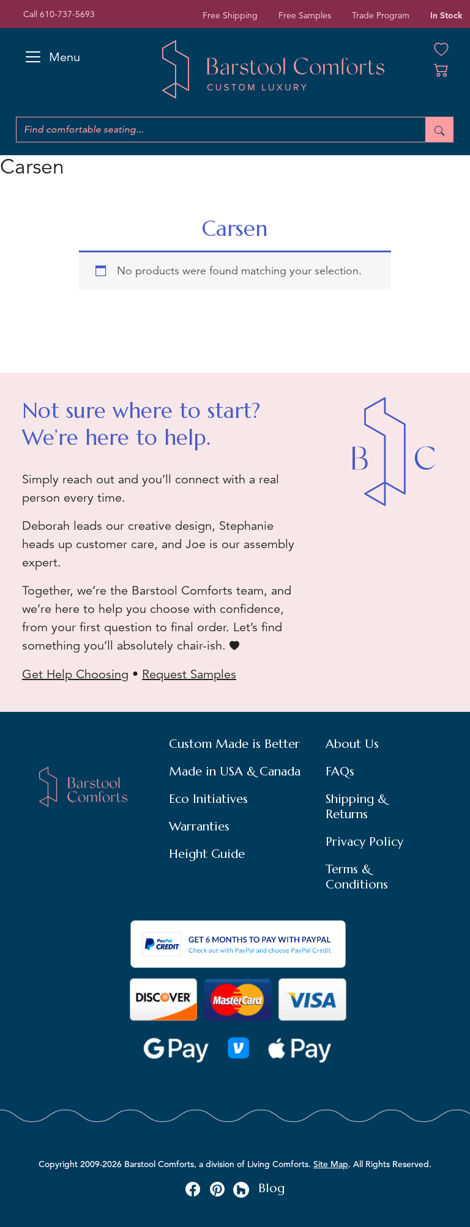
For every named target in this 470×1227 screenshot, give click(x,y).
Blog (271, 1188)
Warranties (199, 826)
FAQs (340, 771)
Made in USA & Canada (234, 771)
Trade (380, 15)
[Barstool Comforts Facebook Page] (192, 1188)
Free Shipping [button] (230, 15)
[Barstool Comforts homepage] (273, 69)
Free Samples (304, 15)
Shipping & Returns (356, 806)
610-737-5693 (67, 14)
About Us (352, 744)
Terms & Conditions (357, 877)
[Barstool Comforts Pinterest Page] (217, 1188)
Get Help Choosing (75, 674)
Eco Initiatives (208, 799)
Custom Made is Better (234, 744)
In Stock (446, 15)
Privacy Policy (364, 841)
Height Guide (207, 854)
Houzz (241, 1190)
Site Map (330, 1164)
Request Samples (189, 674)
